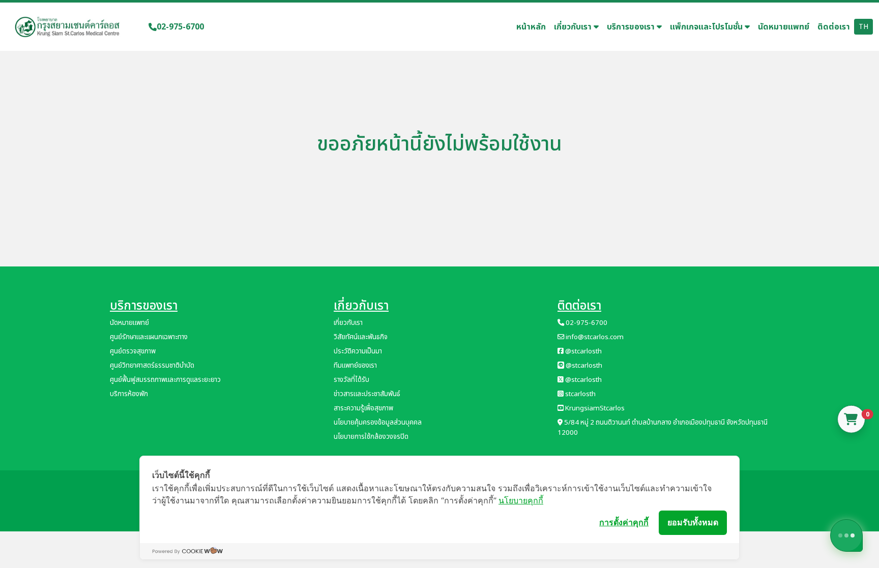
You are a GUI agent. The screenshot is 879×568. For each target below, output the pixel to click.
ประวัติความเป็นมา (358, 351)
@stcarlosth (583, 351)
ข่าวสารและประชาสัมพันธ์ (367, 394)
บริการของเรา (632, 27)
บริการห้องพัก (129, 394)
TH (863, 26)
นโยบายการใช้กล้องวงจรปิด (371, 437)
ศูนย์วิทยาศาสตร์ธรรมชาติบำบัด (152, 366)
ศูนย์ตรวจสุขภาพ (133, 351)
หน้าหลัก (531, 27)
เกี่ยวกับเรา (574, 27)
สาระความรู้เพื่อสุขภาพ (363, 408)
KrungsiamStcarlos (594, 408)
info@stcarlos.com (594, 337)
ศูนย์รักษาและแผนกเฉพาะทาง (149, 337)
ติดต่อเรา (833, 27)
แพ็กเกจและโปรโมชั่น (707, 27)
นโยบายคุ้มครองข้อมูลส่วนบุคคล (378, 422)
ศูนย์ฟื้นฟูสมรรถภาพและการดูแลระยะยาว (165, 380)
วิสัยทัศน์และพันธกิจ (361, 337)
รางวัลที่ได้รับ (351, 380)
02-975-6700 (180, 27)
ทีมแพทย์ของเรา (355, 366)
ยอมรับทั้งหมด (692, 522)
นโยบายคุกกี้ (521, 500)
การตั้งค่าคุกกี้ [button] (624, 522)
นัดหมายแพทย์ (783, 27)
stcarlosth (580, 394)
